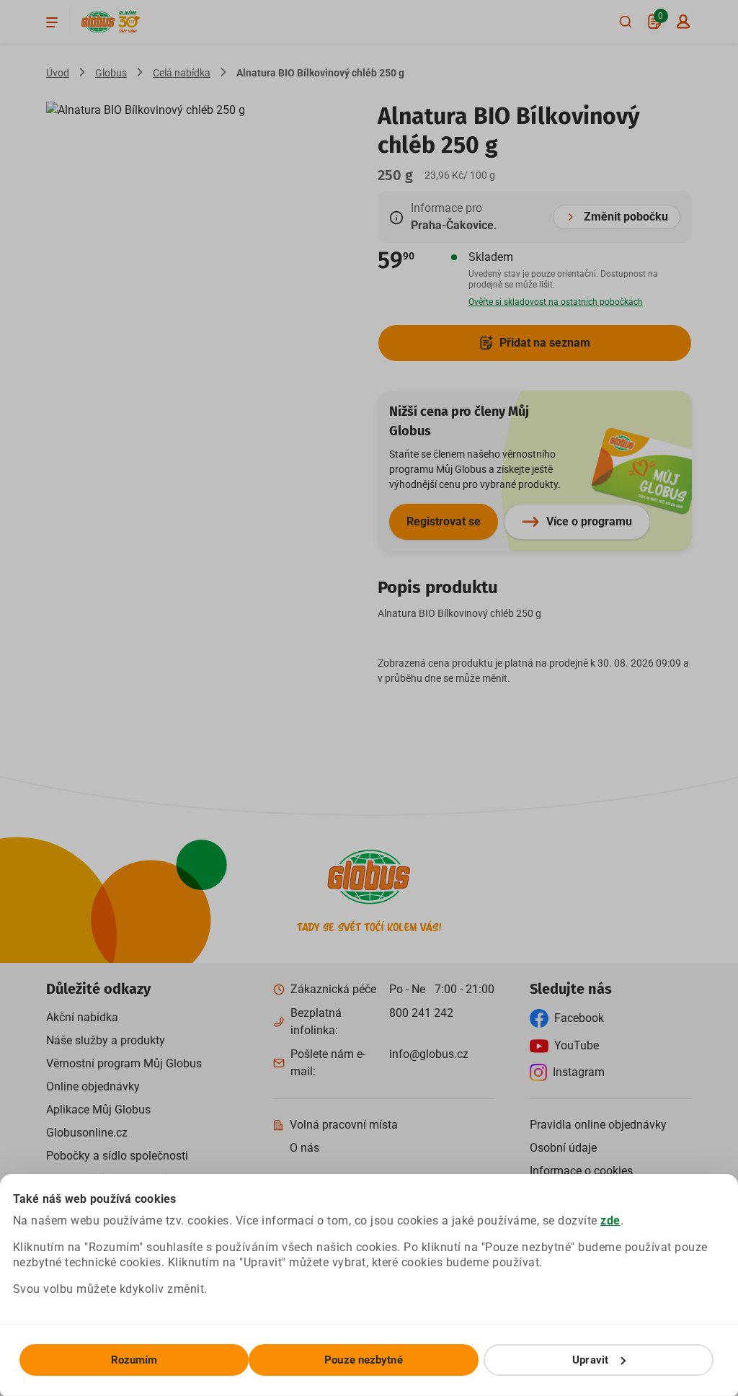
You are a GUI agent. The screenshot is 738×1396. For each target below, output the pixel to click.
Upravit (590, 1359)
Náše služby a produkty (105, 1040)
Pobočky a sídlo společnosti (117, 1155)
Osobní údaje (563, 1148)
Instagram (579, 1072)
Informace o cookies (581, 1171)
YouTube (576, 1045)
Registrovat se (443, 521)
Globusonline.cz (87, 1132)
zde (610, 1220)
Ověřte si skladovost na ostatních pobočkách (555, 302)
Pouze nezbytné (363, 1359)
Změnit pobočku (626, 216)
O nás (304, 1148)
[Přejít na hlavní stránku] (98, 22)
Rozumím (134, 1359)
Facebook (579, 1018)
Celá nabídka (181, 73)
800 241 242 (421, 1013)
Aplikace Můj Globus (98, 1109)
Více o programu (589, 521)
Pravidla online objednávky (598, 1125)
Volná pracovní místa (344, 1125)
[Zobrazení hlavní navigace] (52, 21)
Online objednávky (93, 1086)
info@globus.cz (428, 1054)
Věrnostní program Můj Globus (124, 1063)
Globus (111, 73)
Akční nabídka (82, 1017)
